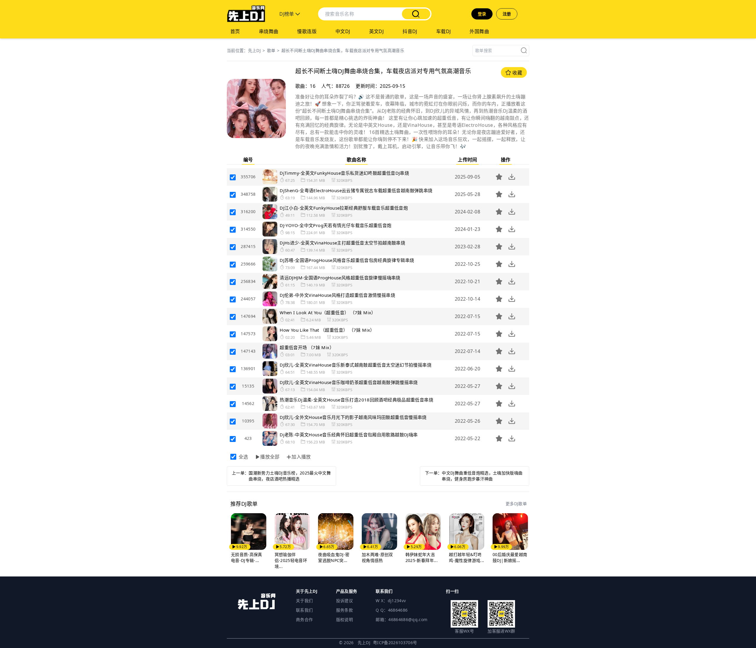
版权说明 (344, 619)
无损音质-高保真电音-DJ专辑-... (246, 557)
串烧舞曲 (268, 31)
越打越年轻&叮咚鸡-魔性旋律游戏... (466, 557)
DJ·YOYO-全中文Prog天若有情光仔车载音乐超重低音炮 (335, 225)
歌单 (271, 50)
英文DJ (376, 31)
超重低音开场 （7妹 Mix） (307, 347)
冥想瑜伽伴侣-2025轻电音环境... (291, 560)
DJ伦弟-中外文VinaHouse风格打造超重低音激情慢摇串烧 (337, 295)
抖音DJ (410, 31)
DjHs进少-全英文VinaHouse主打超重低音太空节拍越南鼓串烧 (342, 243)
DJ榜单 (287, 14)
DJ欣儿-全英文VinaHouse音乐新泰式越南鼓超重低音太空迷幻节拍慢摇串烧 (355, 365)
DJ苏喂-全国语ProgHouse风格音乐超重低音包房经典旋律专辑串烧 (347, 260)
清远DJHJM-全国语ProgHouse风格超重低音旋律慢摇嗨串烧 (340, 278)
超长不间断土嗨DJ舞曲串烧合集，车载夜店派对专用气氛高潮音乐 (343, 50)
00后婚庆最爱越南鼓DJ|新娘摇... (510, 557)
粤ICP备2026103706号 (395, 642)
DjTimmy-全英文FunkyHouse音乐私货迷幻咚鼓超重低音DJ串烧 (344, 173)
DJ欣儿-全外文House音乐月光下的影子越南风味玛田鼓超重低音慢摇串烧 (353, 417)
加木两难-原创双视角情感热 (377, 557)
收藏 (516, 72)
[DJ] (246, 14)
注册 (507, 14)
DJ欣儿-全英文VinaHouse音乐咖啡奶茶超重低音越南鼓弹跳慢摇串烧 (349, 382)
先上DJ (254, 50)
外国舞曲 (479, 31)
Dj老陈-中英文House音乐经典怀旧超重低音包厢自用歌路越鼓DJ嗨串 (349, 435)
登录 (482, 14)
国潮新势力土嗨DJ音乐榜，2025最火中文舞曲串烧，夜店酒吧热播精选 (290, 476)
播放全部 (270, 456)
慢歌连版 (307, 31)
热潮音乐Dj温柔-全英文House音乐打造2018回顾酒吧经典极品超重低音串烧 (356, 400)
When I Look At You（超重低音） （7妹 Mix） (328, 312)
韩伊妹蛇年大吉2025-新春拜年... (421, 557)
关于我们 (304, 600)
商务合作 (304, 619)
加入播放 (301, 456)
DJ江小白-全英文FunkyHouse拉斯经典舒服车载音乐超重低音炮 (344, 208)
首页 (235, 31)
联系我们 (304, 610)
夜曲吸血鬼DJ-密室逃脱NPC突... (333, 557)
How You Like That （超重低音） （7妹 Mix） (327, 330)
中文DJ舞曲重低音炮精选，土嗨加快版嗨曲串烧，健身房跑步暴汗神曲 (482, 476)
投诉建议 (344, 600)
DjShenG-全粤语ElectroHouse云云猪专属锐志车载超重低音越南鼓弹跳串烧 (356, 190)
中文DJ (342, 31)
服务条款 (344, 610)
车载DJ (443, 31)
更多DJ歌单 (516, 503)
